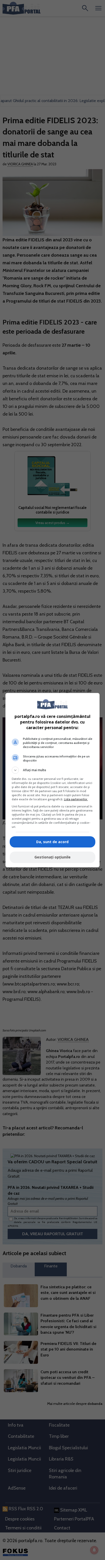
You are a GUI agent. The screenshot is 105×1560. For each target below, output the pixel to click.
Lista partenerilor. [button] (76, 799)
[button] (53, 770)
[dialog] (52, 780)
